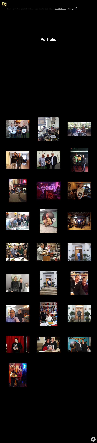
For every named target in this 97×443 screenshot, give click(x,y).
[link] (76, 8)
